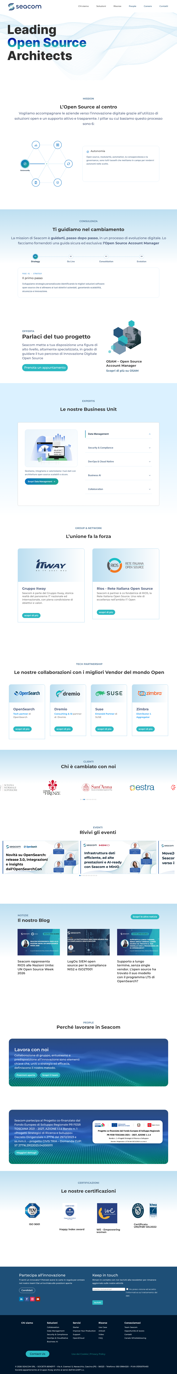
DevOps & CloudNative (57, 1338)
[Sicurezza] (58, 183)
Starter (76, 1327)
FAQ (101, 1338)
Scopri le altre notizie (145, 916)
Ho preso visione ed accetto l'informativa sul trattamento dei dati (141, 1292)
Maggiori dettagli (27, 1152)
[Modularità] (58, 145)
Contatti (128, 1334)
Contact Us (37, 1354)
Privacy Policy (97, 1354)
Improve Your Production (84, 1331)
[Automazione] (69, 164)
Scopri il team (50, 1075)
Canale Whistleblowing (135, 1338)
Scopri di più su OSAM (122, 370)
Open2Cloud (78, 1338)
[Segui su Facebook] (27, 1299)
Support (76, 1334)
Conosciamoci (132, 1323)
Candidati (27, 1290)
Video (101, 1334)
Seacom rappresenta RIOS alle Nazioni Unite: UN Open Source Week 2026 (36, 967)
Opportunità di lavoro (134, 1331)
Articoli (102, 1331)
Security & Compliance (57, 1334)
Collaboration (53, 1327)
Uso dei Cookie (79, 1354)
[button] (80, 799)
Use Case (103, 1327)
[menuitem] (83, 6)
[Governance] (36, 183)
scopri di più (31, 615)
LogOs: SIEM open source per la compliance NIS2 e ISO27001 (86, 965)
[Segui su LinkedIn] (21, 1299)
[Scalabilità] (36, 145)
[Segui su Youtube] (38, 1299)
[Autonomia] (25, 164)
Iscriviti (97, 1302)
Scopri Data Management (40, 481)
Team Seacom (130, 1327)
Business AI (52, 1341)
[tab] (35, 258)
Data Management (55, 1331)
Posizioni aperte (26, 1075)
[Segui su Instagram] (32, 1299)
